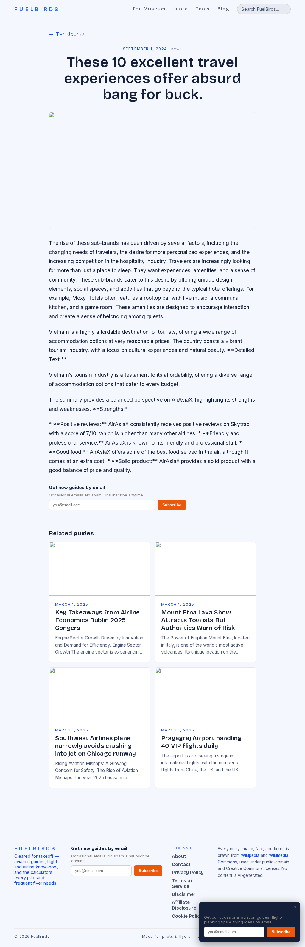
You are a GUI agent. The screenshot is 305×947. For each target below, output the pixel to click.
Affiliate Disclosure (184, 905)
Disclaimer (184, 894)
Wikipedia (250, 855)
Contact (181, 864)
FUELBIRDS (37, 9)
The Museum (149, 9)
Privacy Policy (188, 872)
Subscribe (171, 505)
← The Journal (68, 34)
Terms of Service (182, 883)
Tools (203, 9)
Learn (180, 9)
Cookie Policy (187, 916)
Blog (223, 9)
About (179, 856)
